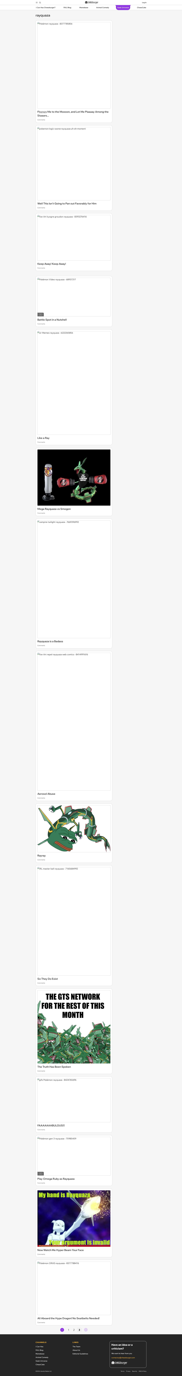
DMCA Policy (142, 1371)
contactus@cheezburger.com (123, 1358)
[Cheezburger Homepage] (91, 2)
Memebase (40, 1354)
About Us (76, 1350)
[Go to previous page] (62, 1330)
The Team (76, 1346)
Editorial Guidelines (80, 1354)
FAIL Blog (39, 1350)
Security (134, 1371)
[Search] (40, 2)
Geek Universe (41, 1361)
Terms (122, 1371)
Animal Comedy (42, 1357)
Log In (144, 2)
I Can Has (39, 1346)
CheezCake (40, 1364)
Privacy (128, 1371)
